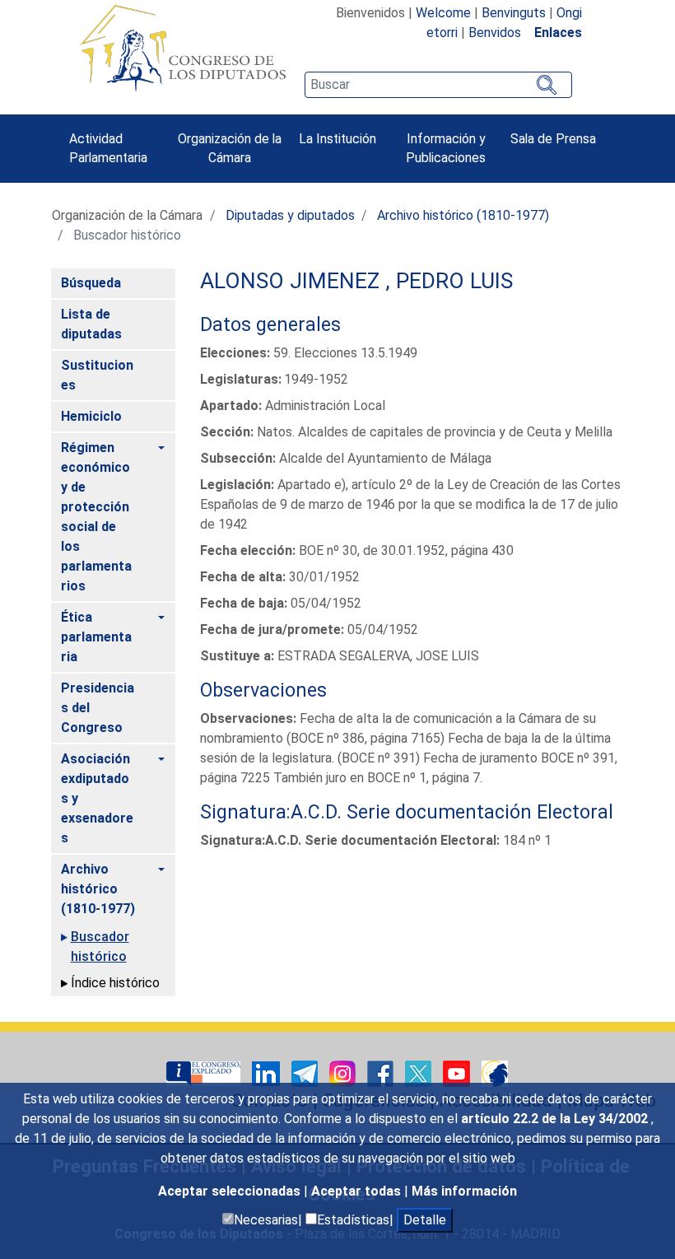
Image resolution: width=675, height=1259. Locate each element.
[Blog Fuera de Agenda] (494, 1072)
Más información (464, 1191)
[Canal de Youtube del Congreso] (458, 1072)
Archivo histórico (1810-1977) (463, 215)
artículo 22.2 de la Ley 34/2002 (556, 1118)
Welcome (443, 13)
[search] (438, 85)
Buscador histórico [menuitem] (100, 946)
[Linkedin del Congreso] (267, 1072)
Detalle (424, 1220)
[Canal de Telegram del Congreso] (306, 1072)
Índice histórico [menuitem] (115, 983)
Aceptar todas (357, 1191)
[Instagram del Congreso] (344, 1072)
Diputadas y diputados (290, 215)
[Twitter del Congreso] (420, 1072)
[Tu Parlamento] (205, 1072)
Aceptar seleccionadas (231, 1191)
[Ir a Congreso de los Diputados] (183, 48)
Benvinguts (514, 13)
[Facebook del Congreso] (382, 1072)
